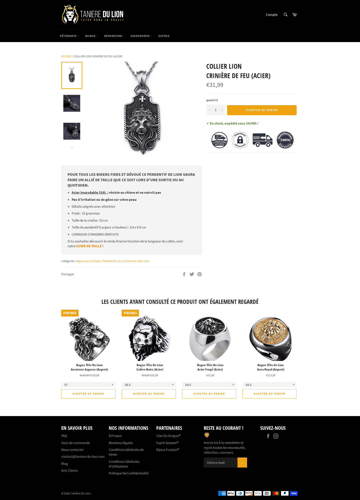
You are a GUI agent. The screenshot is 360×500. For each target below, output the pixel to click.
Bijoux (90, 36)
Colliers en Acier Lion (136, 261)
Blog (64, 463)
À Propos (115, 435)
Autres (163, 36)
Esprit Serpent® (167, 442)
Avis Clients (69, 470)
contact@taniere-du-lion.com (83, 456)
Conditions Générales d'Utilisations (124, 464)
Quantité (212, 100)
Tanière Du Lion (80, 493)
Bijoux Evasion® (167, 449)
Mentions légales (121, 442)
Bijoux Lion (83, 261)
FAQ (64, 435)
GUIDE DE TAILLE (89, 246)
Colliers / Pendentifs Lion (106, 261)
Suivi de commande (75, 442)
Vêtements (68, 36)
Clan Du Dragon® (168, 435)
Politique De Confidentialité (129, 473)
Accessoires (140, 36)
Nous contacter (72, 449)
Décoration (113, 36)
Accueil (66, 56)
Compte (272, 14)
